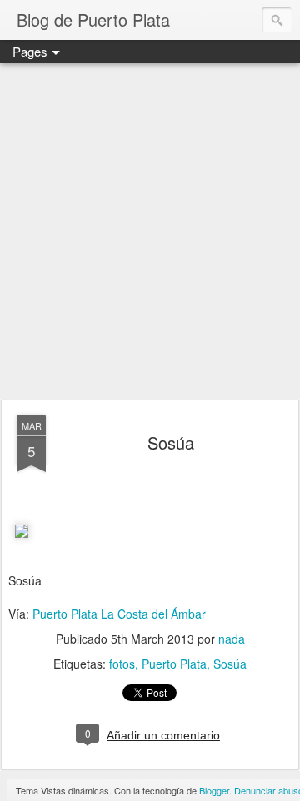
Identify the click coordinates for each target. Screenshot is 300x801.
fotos (122, 663)
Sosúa (171, 442)
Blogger (214, 790)
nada (231, 638)
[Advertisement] (150, 232)
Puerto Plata (174, 663)
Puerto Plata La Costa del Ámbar (119, 613)
